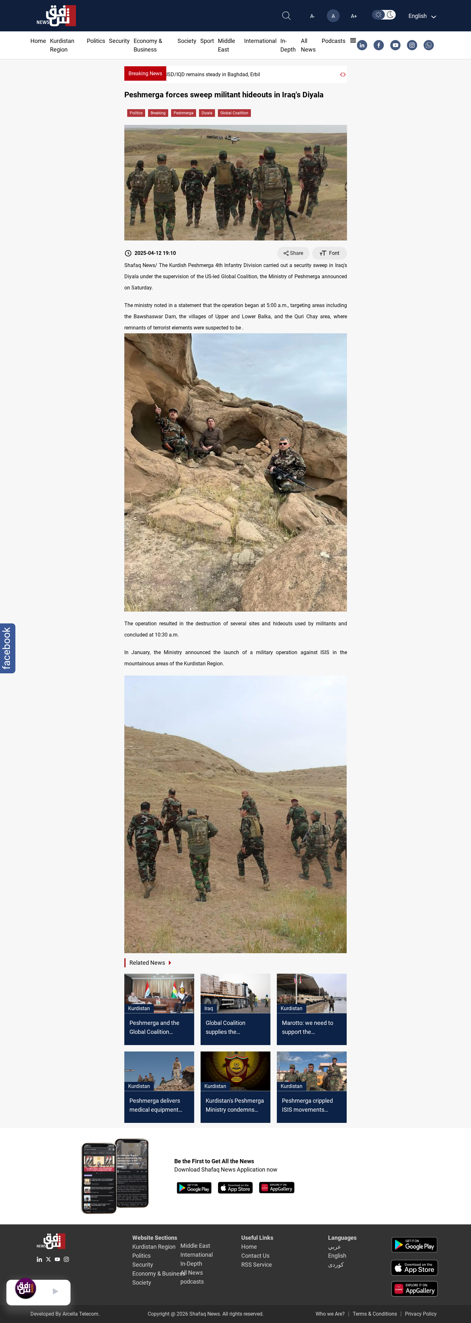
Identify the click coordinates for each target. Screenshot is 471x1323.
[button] (341, 74)
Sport (207, 40)
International (260, 40)
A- (312, 16)
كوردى (336, 1264)
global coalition (234, 113)
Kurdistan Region (154, 1246)
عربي (334, 1246)
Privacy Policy (421, 1314)
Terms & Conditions (375, 1314)
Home (38, 40)
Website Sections (154, 1237)
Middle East (195, 1245)
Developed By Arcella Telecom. (65, 1314)
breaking (158, 113)
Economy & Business (158, 1273)
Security (119, 40)
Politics (96, 40)
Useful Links (257, 1237)
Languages (342, 1237)
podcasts (333, 40)
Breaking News (145, 73)
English (337, 1255)
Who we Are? (330, 1314)
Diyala (207, 113)
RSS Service (256, 1264)
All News (191, 1272)
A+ (354, 16)
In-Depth (191, 1263)
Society (187, 40)
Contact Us (255, 1255)
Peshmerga (184, 113)
